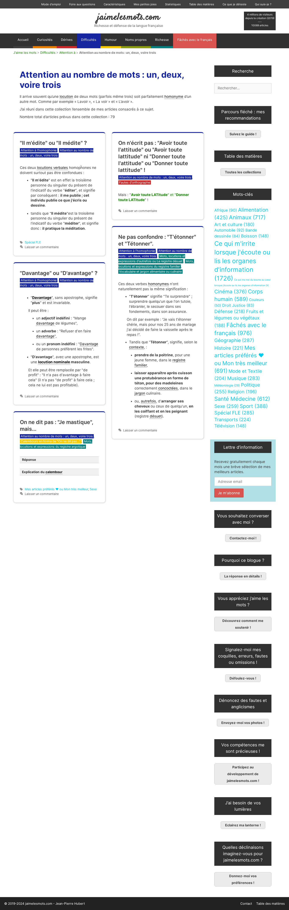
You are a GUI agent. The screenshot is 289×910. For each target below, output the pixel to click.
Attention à (67, 53)
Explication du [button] (42, 472)
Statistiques (173, 4)
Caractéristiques (114, 4)
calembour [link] (53, 472)
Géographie (234, 340)
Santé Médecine (242, 398)
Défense (229, 311)
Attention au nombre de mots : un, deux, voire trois (155, 177)
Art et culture (234, 224)
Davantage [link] (41, 298)
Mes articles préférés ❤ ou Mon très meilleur (56, 489)
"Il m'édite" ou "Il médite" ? (53, 143)
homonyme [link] (173, 96)
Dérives (67, 40)
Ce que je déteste (234, 4)
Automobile (229, 230)
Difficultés (88, 40)
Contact (246, 904)
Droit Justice (238, 305)
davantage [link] (45, 323)
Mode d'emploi (51, 4)
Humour (111, 40)
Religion (242, 391)
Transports (232, 419)
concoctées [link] (168, 388)
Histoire (228, 348)
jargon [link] (140, 393)
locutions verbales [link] (52, 168)
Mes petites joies (145, 4)
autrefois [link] (148, 401)
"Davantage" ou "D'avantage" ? (59, 273)
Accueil (23, 40)
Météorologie (227, 385)
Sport (254, 406)
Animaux (247, 217)
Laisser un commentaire (42, 247)
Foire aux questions (82, 4)
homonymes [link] (158, 284)
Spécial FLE (33, 242)
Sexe (93, 489)
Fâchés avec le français (194, 40)
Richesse (162, 40)
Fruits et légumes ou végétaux (239, 318)
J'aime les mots (24, 53)
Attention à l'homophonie (38, 150)
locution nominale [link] (54, 362)
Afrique (225, 210)
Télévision (230, 425)
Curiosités (44, 40)
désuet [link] (156, 416)
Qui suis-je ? (263, 4)
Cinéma (230, 292)
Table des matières (201, 4)
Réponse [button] (29, 460)
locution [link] (66, 96)
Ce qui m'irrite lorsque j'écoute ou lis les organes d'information (242, 261)
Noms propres (136, 40)
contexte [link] (136, 347)
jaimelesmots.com (128, 17)
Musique (243, 378)
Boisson (255, 236)
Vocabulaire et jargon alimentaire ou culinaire (150, 271)
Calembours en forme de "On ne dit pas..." (51, 441)
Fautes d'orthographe (134, 182)
